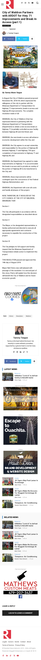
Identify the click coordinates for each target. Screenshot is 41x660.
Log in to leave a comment (20, 613)
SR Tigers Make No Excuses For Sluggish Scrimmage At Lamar (26, 493)
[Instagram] (25, 3)
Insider (17, 478)
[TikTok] (24, 351)
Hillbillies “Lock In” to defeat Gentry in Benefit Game (26, 377)
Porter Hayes (18, 380)
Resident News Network (21, 505)
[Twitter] (29, 3)
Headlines (6, 25)
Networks (17, 373)
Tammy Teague (13, 33)
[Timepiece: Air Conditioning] (7, 504)
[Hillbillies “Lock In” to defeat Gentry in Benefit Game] (7, 377)
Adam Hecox (18, 485)
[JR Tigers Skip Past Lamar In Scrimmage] (7, 482)
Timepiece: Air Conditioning (26, 503)
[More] (32, 39)
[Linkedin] (20, 351)
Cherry (11, 316)
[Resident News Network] (9, 4)
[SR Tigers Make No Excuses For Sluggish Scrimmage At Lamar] (7, 492)
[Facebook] (22, 3)
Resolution (19, 316)
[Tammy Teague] (4, 33)
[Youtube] (32, 3)
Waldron (28, 316)
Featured (17, 500)
